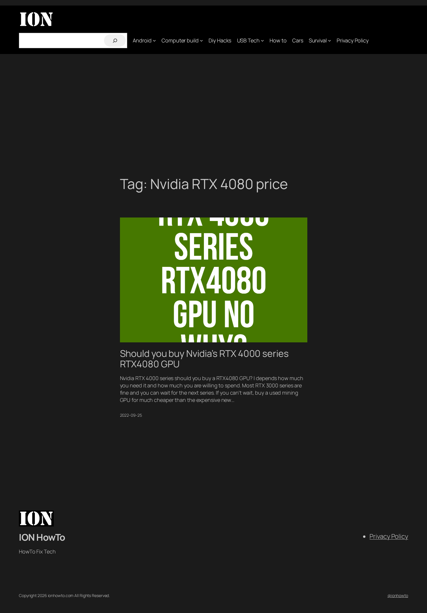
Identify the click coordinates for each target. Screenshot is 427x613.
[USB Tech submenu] (262, 40)
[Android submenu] (154, 40)
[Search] (115, 40)
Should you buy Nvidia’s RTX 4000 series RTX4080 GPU (204, 358)
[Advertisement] (213, 115)
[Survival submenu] (329, 40)
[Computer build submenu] (201, 40)
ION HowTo (42, 537)
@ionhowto (397, 595)
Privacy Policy (388, 536)
